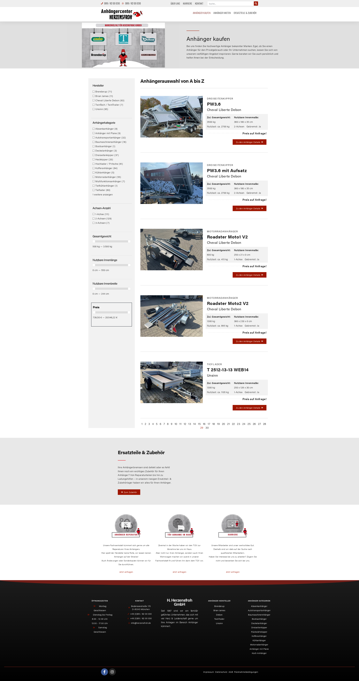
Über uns (175, 3)
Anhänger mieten (222, 13)
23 (238, 424)
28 (264, 424)
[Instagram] (112, 671)
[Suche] (256, 3)
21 (228, 424)
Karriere (187, 3)
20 (223, 424)
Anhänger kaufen (202, 13)
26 (254, 424)
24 (243, 424)
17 (209, 424)
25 (249, 424)
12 (185, 424)
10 (176, 424)
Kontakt (199, 3)
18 (213, 424)
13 (189, 424)
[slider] (93, 241)
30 (207, 427)
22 (233, 424)
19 (218, 424)
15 (199, 424)
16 (204, 424)
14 (194, 424)
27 (259, 424)
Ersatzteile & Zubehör (245, 13)
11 (180, 424)
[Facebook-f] (104, 671)
